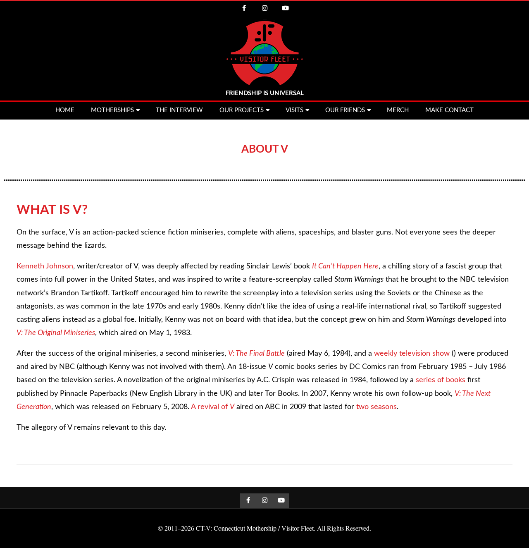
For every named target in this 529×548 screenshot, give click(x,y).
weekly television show (412, 353)
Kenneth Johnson (45, 266)
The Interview (179, 110)
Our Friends (345, 110)
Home (64, 110)
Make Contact (449, 110)
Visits (294, 110)
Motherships (112, 110)
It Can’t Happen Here (345, 266)
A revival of (212, 407)
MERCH (398, 110)
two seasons (376, 407)
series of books (440, 380)
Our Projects (241, 110)
